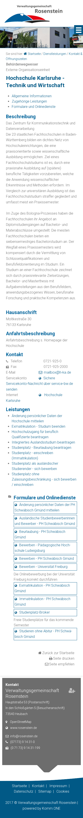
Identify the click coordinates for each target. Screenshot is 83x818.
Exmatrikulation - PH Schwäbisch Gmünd (42, 588)
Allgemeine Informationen (32, 96)
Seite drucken (63, 658)
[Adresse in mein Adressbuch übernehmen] (72, 691)
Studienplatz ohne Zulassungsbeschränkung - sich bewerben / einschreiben (44, 479)
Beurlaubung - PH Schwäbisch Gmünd (40, 534)
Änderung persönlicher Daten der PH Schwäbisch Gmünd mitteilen (45, 507)
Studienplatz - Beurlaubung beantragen (41, 448)
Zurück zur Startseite (58, 653)
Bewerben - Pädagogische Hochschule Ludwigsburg (43, 548)
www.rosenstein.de (23, 728)
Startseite (34, 54)
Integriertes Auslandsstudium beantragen (43, 442)
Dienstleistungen (54, 54)
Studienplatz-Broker (34, 612)
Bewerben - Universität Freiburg (43, 567)
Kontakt (38, 786)
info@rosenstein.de (23, 736)
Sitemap (44, 791)
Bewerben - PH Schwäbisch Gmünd (46, 558)
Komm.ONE (51, 808)
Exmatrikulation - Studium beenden (38, 426)
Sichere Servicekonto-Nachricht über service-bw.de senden (39, 383)
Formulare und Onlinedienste (34, 107)
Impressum (58, 786)
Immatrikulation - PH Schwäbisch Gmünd (42, 601)
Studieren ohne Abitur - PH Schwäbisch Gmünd (43, 634)
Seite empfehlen (61, 664)
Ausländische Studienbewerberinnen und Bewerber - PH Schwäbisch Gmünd (45, 521)
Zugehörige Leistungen (29, 101)
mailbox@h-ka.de (57, 372)
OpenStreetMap (20, 722)
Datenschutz (23, 791)
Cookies (62, 791)
